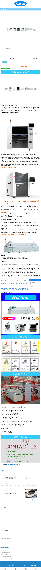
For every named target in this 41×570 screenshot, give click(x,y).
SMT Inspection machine (6, 516)
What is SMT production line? (6, 543)
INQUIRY (4, 62)
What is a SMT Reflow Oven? (6, 538)
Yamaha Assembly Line (31, 483)
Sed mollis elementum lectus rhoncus (7, 536)
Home (3, 12)
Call (15, 569)
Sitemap (29, 564)
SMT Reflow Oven (5, 514)
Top (36, 569)
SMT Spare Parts (21, 289)
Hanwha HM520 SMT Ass (10, 499)
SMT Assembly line (4, 280)
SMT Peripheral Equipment (5, 289)
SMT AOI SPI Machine (28, 288)
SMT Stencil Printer (20, 288)
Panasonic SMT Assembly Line (13, 283)
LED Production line (20, 280)
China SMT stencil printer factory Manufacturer (12, 465)
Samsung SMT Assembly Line (28, 282)
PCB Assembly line (12, 280)
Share (5, 569)
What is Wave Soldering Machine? (7, 540)
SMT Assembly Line (5, 520)
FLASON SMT (32, 282)
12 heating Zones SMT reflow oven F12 (13, 464)
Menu (26, 569)
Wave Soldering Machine (6, 518)
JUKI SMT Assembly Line (17, 282)
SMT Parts (3, 524)
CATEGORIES (3, 9)
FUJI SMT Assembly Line (24, 283)
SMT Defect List (4, 533)
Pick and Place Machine (12, 288)
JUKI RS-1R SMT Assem (10, 483)
